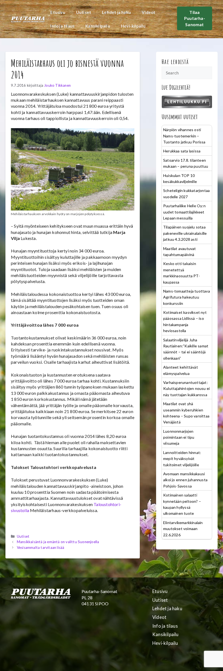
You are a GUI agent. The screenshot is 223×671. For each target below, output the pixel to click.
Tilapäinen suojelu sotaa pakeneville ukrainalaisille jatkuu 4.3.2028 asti (185, 233)
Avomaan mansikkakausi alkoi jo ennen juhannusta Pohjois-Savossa (185, 479)
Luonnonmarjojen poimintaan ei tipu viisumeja (178, 437)
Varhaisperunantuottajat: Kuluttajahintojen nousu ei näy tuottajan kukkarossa (186, 388)
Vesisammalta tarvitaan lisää (40, 547)
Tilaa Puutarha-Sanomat (194, 18)
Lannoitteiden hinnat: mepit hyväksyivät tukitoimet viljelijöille (182, 458)
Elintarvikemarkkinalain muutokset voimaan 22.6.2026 (183, 528)
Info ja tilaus (62, 25)
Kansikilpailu (97, 25)
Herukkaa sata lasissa (181, 151)
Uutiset (83, 12)
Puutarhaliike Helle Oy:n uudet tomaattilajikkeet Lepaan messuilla (184, 211)
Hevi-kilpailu (133, 25)
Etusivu (57, 12)
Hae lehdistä (175, 62)
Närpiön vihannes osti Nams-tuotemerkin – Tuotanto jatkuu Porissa (184, 135)
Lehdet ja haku (116, 12)
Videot (148, 12)
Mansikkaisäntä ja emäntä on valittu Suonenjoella (58, 542)
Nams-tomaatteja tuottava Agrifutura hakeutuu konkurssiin (186, 297)
